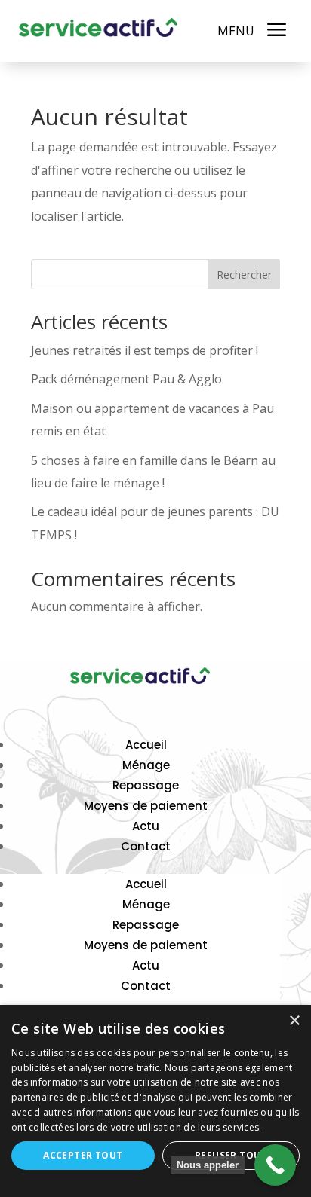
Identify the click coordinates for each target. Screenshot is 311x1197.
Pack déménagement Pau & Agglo (126, 379)
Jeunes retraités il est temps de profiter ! (144, 350)
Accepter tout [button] (82, 1155)
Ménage (146, 765)
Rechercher (244, 274)
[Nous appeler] (275, 1165)
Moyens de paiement (146, 806)
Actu (145, 826)
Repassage (145, 785)
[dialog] (155, 1101)
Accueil (146, 745)
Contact (146, 846)
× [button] (294, 1021)
